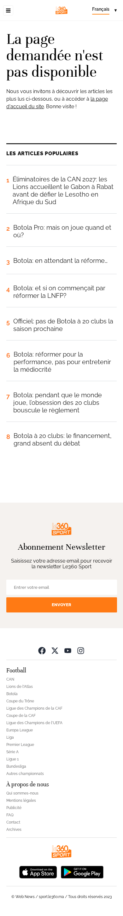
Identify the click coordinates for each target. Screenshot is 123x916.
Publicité (13, 808)
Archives (13, 829)
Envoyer (61, 604)
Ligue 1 (12, 759)
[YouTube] (68, 650)
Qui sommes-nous (22, 793)
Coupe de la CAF (21, 715)
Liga (10, 737)
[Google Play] (82, 871)
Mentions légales (21, 800)
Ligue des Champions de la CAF (34, 708)
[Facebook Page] (42, 650)
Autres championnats (25, 773)
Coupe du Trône (20, 701)
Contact (13, 822)
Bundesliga (16, 766)
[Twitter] (55, 650)
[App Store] (38, 871)
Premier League (20, 744)
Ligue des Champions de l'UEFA (34, 723)
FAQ (10, 815)
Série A (12, 752)
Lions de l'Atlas (19, 686)
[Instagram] (81, 650)
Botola (12, 694)
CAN (10, 679)
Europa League (19, 730)
